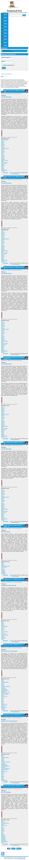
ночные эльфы (4, 162)
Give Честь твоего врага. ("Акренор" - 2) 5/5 (14, 817)
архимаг (3, 159)
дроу (2, 628)
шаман (2, 154)
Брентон (3, 835)
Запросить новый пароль (8, 65)
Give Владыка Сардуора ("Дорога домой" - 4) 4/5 (14, 317)
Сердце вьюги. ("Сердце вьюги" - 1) (14, 579)
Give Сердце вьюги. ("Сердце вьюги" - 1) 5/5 (14, 618)
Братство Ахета (4, 694)
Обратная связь (6, 50)
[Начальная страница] (14, 8)
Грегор (2, 827)
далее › (13, 848)
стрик (2, 697)
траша (2, 700)
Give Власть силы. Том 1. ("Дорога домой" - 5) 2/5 (14, 223)
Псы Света (3, 633)
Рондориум (3, 840)
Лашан (2, 834)
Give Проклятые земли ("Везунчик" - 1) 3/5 (14, 749)
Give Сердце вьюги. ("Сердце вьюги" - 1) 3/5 (14, 616)
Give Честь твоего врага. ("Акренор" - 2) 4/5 (14, 816)
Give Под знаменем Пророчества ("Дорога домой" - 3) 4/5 (14, 402)
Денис (2, 828)
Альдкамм (3, 572)
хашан (2, 705)
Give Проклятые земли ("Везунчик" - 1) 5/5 (14, 751)
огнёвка (2, 703)
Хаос (2, 632)
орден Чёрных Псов (5, 566)
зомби (2, 685)
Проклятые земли (5, 690)
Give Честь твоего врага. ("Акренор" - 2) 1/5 (14, 812)
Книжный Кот (14, 11)
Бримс (2, 143)
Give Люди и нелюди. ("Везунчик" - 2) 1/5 (14, 671)
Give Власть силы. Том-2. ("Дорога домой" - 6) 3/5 (14, 134)
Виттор (2, 158)
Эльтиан (3, 627)
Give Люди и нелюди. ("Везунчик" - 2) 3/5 (14, 674)
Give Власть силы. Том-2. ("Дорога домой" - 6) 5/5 (14, 136)
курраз (2, 167)
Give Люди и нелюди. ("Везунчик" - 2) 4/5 (14, 675)
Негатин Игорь (5, 532)
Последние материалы (8, 51)
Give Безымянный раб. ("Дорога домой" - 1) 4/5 (14, 484)
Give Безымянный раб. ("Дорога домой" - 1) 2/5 (14, 482)
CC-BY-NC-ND (22, 858)
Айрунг (2, 144)
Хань (2, 146)
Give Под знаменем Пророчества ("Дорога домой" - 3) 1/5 (14, 398)
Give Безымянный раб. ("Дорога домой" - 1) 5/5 (14, 486)
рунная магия (4, 704)
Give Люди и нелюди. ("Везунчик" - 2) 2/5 (14, 673)
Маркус (2, 157)
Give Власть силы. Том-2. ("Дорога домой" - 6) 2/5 (14, 132)
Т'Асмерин (3, 837)
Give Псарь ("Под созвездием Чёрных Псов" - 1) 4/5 (14, 558)
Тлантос (3, 156)
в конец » (19, 848)
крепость (3, 838)
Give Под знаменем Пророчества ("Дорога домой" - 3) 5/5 (14, 403)
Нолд (2, 150)
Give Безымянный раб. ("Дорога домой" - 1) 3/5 (14, 483)
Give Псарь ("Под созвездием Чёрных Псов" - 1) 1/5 (14, 554)
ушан (2, 639)
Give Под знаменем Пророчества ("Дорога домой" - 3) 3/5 (14, 400)
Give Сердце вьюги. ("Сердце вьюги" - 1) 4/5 (14, 617)
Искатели (3, 691)
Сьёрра (2, 570)
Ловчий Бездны (4, 139)
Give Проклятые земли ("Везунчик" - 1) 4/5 (14, 750)
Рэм (2, 826)
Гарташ (2, 147)
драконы (3, 151)
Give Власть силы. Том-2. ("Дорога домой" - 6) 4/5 (14, 135)
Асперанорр (4, 567)
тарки (2, 166)
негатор (3, 709)
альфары (3, 629)
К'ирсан (2, 171)
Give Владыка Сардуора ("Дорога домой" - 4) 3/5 (14, 315)
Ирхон (2, 695)
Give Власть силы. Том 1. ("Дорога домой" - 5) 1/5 (14, 222)
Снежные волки (4, 634)
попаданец (3, 688)
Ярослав (3, 145)
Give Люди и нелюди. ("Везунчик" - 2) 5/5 (14, 676)
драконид (3, 637)
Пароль (4, 61)
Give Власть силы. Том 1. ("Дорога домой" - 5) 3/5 (14, 224)
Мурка (2, 701)
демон (2, 624)
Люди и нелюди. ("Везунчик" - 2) (13, 644)
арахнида (3, 638)
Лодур (2, 636)
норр (2, 568)
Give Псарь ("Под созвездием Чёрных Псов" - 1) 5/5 (14, 559)
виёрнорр (3, 573)
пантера (3, 687)
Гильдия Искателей (5, 692)
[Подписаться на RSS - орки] (3, 855)
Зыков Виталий (6, 97)
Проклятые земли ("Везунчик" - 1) (13, 714)
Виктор (2, 829)
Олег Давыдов (4, 626)
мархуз (2, 149)
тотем (2, 842)
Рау (2, 630)
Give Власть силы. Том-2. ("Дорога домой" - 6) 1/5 (14, 131)
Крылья (2, 169)
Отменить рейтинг (14, 130)
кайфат (2, 165)
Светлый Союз (4, 631)
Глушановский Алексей (8, 585)
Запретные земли (5, 148)
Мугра (2, 831)
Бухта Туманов (4, 841)
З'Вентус (3, 836)
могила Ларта (4, 696)
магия (2, 683)
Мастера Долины (5, 823)
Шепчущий (3, 163)
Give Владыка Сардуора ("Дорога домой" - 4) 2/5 (14, 314)
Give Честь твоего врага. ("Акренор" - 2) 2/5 (14, 814)
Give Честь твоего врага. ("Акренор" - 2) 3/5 (14, 815)
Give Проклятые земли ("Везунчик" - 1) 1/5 (14, 747)
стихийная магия (5, 682)
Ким (2, 832)
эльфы (2, 152)
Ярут (2, 699)
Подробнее (5, 172)
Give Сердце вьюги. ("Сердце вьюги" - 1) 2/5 (14, 615)
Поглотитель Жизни (5, 686)
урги (2, 153)
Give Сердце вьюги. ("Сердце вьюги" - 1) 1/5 (14, 613)
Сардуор (3, 141)
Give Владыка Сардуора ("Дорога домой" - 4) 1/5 (14, 313)
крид (2, 702)
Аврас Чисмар (4, 170)
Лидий (2, 698)
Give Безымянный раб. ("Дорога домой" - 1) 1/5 (14, 481)
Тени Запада (4, 825)
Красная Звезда (4, 160)
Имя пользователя (6, 57)
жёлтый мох (3, 707)
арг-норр (3, 569)
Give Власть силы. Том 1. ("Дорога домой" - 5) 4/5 (14, 225)
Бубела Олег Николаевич (9, 651)
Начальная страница (6, 74)
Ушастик (3, 708)
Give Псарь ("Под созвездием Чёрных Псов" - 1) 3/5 (14, 557)
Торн (2, 140)
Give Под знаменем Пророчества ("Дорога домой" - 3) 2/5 (14, 399)
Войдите (12, 172)
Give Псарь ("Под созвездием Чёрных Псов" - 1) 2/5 (14, 555)
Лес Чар (3, 822)
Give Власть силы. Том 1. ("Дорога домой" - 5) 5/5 (14, 226)
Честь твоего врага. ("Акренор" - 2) (13, 785)
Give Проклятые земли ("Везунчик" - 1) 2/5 (14, 748)
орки (2, 161)
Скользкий (3, 839)
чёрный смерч (4, 689)
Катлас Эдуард (6, 792)
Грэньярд (3, 571)
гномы (2, 164)
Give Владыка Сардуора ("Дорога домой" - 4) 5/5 (14, 318)
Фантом (3, 830)
